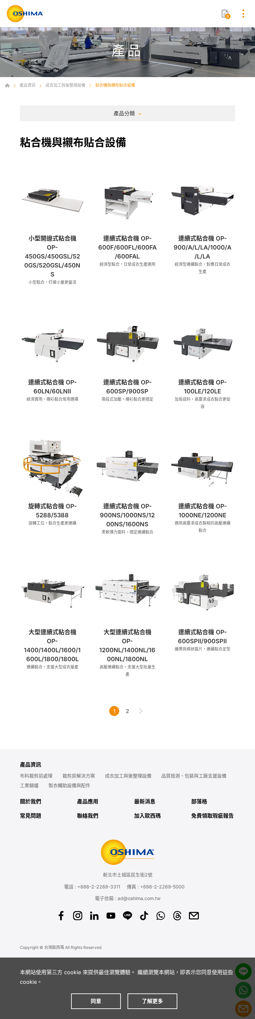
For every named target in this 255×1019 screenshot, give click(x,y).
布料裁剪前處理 (36, 775)
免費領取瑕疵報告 (212, 816)
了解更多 (152, 1001)
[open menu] (243, 14)
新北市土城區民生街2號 (127, 874)
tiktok (144, 916)
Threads (177, 916)
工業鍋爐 (29, 785)
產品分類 (124, 113)
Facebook (61, 916)
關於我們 (30, 801)
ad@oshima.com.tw (139, 898)
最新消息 (144, 801)
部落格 (199, 801)
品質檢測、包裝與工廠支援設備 (193, 775)
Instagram (78, 916)
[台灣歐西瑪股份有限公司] (25, 13)
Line (127, 916)
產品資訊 (28, 85)
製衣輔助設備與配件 (69, 785)
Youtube (111, 916)
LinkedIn (94, 916)
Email (194, 916)
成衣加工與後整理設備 (65, 85)
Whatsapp (161, 916)
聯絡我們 (87, 816)
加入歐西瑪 (147, 816)
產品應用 (87, 801)
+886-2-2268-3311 (98, 886)
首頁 (7, 85)
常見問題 (30, 816)
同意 (96, 1001)
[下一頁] (141, 711)
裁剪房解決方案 (78, 775)
